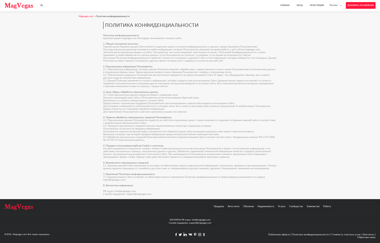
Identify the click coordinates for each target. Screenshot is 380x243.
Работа (327, 206)
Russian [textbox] (334, 5)
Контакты (368, 234)
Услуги (281, 206)
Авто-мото (233, 206)
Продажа (219, 206)
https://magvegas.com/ (114, 180)
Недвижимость (266, 206)
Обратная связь (366, 237)
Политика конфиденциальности (310, 234)
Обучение (248, 206)
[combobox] (336, 5)
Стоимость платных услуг (346, 234)
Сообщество (296, 206)
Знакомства (313, 206)
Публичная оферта (279, 234)
